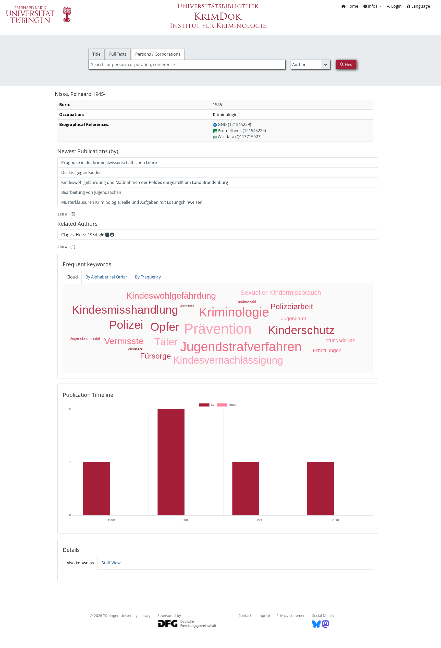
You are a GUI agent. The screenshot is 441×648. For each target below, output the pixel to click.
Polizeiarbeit (292, 306)
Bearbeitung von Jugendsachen (91, 192)
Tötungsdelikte (339, 340)
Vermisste (123, 341)
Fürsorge (155, 356)
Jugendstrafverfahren (241, 346)
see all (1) (66, 246)
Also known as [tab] (80, 563)
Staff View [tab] (111, 563)
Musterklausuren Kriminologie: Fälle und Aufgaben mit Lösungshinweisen (131, 202)
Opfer (164, 326)
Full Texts (118, 54)
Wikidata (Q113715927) (240, 136)
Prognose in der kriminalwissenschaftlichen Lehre (109, 162)
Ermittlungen (327, 350)
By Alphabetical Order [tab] (106, 277)
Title (96, 54)
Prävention (218, 329)
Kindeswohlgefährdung (171, 295)
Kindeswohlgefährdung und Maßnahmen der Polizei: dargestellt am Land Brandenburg (144, 182)
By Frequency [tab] (148, 277)
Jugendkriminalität (85, 338)
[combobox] (186, 64)
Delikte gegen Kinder (81, 172)
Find (348, 64)
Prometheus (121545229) (242, 130)
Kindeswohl (246, 301)
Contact (244, 615)
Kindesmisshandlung (125, 309)
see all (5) (66, 214)
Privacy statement (291, 615)
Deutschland (135, 348)
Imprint (264, 615)
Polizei (126, 324)
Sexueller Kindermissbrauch (280, 292)
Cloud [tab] (72, 277)
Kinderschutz (301, 330)
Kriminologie (234, 312)
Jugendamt (293, 318)
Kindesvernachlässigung (228, 360)
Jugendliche (187, 305)
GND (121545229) (234, 124)
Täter (166, 341)
